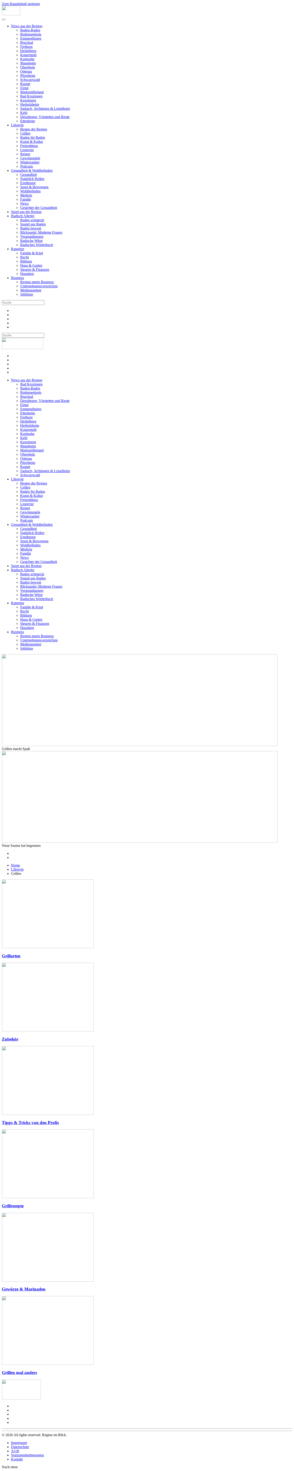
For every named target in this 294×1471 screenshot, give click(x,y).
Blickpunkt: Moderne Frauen (41, 232)
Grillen (25, 133)
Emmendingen (30, 38)
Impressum (19, 1443)
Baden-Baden (30, 30)
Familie (25, 199)
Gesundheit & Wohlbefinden (32, 170)
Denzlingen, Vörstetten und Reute (45, 117)
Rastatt (25, 84)
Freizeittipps (29, 146)
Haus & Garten (31, 265)
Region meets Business (37, 282)
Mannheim (28, 63)
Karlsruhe (27, 59)
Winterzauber (30, 162)
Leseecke (27, 150)
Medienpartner (30, 290)
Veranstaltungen (31, 236)
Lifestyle (17, 125)
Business (17, 278)
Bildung (26, 261)
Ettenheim (27, 121)
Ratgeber (17, 249)
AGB (15, 1451)
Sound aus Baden (33, 224)
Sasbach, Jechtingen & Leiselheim (45, 109)
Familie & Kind (31, 253)
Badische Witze (31, 241)
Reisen (25, 154)
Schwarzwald (30, 80)
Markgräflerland (32, 92)
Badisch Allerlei (22, 216)
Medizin (26, 195)
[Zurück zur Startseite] (11, 14)
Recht (24, 257)
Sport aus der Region (26, 212)
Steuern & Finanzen (34, 269)
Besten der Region (33, 129)
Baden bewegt (30, 228)
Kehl (23, 113)
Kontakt (17, 1459)
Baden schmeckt (32, 220)
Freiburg (26, 47)
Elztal (24, 88)
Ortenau (26, 71)
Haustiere (27, 274)
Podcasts (26, 166)
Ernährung (28, 183)
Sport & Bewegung (34, 187)
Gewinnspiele (30, 158)
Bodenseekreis (30, 34)
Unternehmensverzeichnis (39, 286)
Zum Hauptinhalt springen (21, 4)
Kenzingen (28, 100)
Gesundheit (28, 175)
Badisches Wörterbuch (36, 245)
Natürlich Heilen (32, 179)
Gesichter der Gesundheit (38, 208)
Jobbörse (26, 294)
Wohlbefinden (30, 191)
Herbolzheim (29, 104)
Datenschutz (20, 1447)
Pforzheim (27, 76)
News (24, 203)
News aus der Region (26, 26)
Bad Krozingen (31, 96)
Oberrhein (27, 67)
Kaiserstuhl (28, 55)
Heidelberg (28, 51)
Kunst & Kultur (31, 142)
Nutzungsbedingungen (27, 1455)
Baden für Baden (32, 137)
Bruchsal (26, 42)
